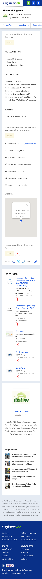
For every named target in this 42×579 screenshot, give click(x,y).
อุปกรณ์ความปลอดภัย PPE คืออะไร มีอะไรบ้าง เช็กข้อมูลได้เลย (24, 470)
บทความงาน (25, 536)
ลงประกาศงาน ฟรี (27, 556)
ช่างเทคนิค (20, 331)
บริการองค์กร (25, 549)
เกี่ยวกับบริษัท (7, 25)
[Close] (27, 205)
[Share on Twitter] (19, 262)
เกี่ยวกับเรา (5, 533)
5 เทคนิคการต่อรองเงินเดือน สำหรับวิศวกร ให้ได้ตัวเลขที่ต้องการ (24, 485)
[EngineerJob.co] (11, 3)
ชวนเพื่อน (5, 556)
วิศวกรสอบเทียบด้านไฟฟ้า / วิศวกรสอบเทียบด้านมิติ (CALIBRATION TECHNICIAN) (25, 282)
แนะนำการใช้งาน (7, 559)
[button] (21, 221)
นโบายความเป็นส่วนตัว (9, 540)
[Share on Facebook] (14, 262)
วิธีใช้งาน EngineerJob (28, 533)
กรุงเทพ (22, 515)
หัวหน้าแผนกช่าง (22, 352)
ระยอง (27, 515)
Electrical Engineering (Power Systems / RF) (25, 307)
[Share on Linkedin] (23, 262)
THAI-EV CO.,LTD (16, 15)
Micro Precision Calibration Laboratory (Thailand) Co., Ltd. (23, 290)
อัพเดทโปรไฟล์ (7, 549)
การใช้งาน (24, 552)
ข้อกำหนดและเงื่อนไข (28, 540)
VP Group (21, 355)
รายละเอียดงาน (23, 25)
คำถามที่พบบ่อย (7, 536)
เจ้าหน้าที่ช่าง (20, 368)
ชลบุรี (30, 515)
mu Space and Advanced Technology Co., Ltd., (25, 313)
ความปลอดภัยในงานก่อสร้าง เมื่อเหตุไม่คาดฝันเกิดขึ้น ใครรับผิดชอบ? (24, 455)
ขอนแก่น (35, 515)
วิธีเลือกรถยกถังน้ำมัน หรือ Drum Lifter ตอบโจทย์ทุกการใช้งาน (23, 463)
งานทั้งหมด (5, 552)
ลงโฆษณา (24, 559)
